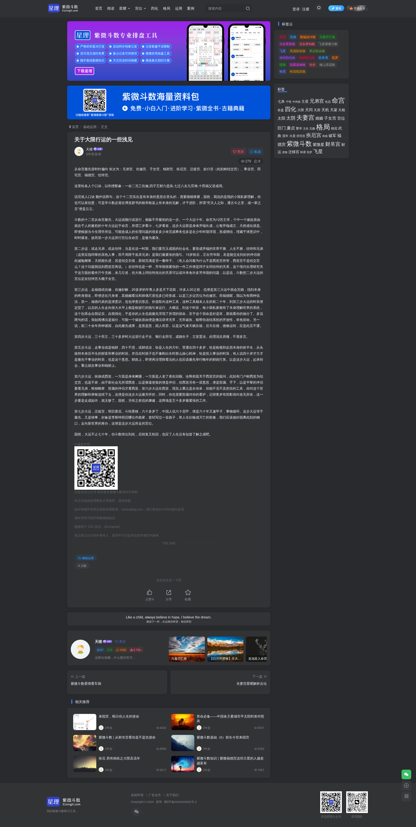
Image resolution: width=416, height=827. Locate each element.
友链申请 (137, 795)
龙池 (283, 36)
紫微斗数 (299, 143)
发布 (338, 8)
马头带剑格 (307, 43)
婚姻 (319, 118)
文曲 (312, 128)
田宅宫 (301, 136)
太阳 (281, 118)
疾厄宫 (313, 134)
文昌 (305, 128)
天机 (325, 109)
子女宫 (330, 118)
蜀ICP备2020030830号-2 (180, 802)
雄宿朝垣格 (287, 57)
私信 (257, 151)
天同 (309, 109)
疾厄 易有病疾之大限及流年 (119, 758)
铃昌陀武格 (298, 71)
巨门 (282, 128)
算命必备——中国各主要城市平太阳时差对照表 (230, 718)
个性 (289, 101)
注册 (305, 8)
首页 (75, 126)
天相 (341, 109)
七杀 (281, 101)
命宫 (338, 100)
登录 (296, 8)
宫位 (341, 118)
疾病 (325, 136)
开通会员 (359, 8)
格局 (323, 126)
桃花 (334, 128)
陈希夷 (323, 57)
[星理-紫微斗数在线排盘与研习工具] (64, 801)
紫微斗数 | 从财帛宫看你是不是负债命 (127, 737)
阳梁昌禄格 (298, 64)
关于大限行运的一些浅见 (103, 139)
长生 (312, 64)
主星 (305, 101)
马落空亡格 (327, 36)
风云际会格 (317, 50)
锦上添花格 (327, 64)
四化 (290, 109)
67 (102, 650)
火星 (292, 135)
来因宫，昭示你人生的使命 (119, 716)
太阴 (290, 118)
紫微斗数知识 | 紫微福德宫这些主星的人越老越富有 (230, 760)
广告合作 (155, 795)
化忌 (328, 101)
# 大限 (82, 565)
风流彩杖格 (298, 50)
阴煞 (283, 64)
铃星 (283, 71)
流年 (285, 135)
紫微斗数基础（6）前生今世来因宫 (223, 737)
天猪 (89, 149)
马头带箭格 (287, 43)
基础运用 (90, 126)
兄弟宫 (317, 100)
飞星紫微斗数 (328, 43)
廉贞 (291, 128)
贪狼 (284, 152)
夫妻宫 (305, 117)
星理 (159, 802)
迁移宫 (293, 151)
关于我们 (172, 795)
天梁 (333, 109)
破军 (332, 135)
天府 (317, 109)
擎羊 (299, 128)
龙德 (293, 36)
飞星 (283, 50)
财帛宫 (332, 143)
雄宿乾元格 (307, 57)
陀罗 (335, 57)
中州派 (296, 101)
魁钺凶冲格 (308, 36)
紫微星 (318, 144)
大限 (300, 109)
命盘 (281, 110)
